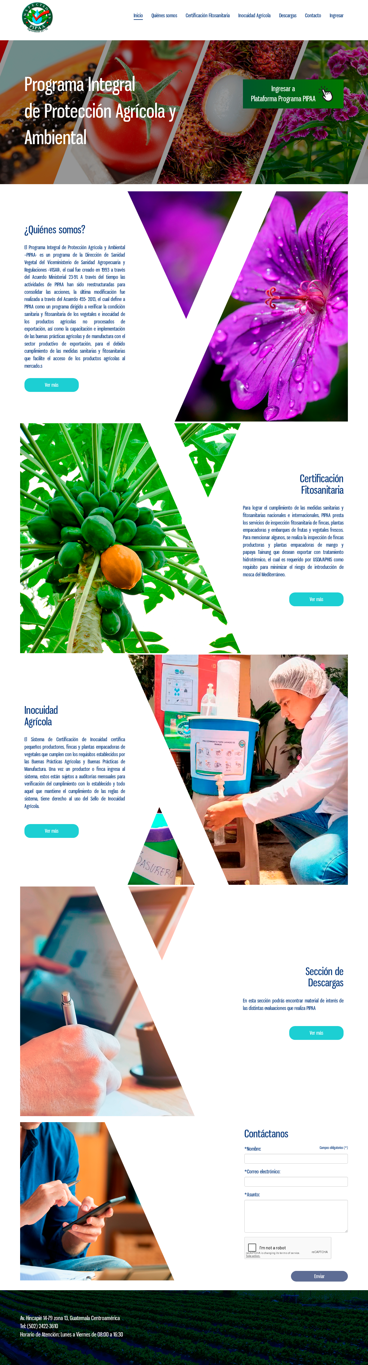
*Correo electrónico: (262, 1171)
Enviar (319, 1276)
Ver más (51, 385)
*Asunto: (252, 1194)
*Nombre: (252, 1148)
